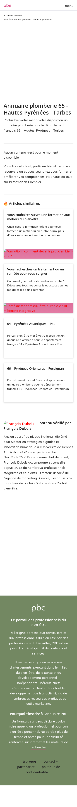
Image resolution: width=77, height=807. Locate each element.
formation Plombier (27, 182)
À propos (30, 761)
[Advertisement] (38, 62)
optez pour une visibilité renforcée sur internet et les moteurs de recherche (38, 742)
